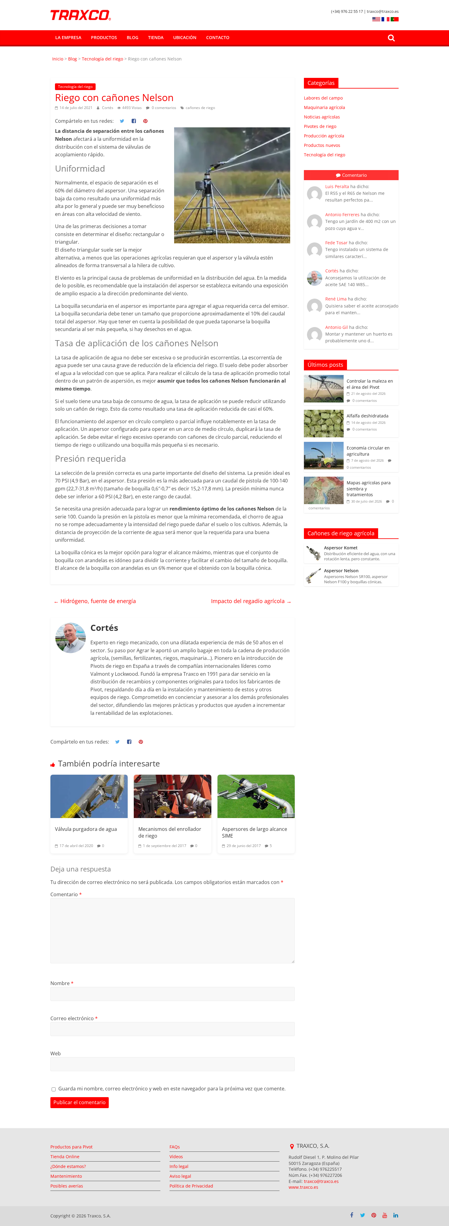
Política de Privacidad (191, 1186)
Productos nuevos (322, 145)
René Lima (336, 299)
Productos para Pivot (71, 1147)
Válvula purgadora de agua (86, 829)
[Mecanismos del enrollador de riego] (172, 796)
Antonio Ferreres (342, 214)
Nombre (62, 983)
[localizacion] (292, 1147)
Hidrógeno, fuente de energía (94, 601)
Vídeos (176, 1156)
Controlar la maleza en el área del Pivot (370, 384)
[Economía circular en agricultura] (324, 445)
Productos (104, 37)
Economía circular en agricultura (368, 451)
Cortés (108, 107)
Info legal (179, 1166)
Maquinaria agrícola (324, 107)
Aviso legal (180, 1176)
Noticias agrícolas (322, 117)
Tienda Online (64, 1156)
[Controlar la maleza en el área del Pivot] (324, 378)
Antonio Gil (336, 327)
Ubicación (184, 37)
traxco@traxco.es (321, 1181)
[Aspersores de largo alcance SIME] (256, 796)
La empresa (68, 37)
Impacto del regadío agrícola (251, 601)
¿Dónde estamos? (68, 1166)
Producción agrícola (324, 136)
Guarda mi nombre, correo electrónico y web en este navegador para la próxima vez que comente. (172, 1088)
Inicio (58, 59)
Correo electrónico (74, 1018)
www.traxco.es (303, 1187)
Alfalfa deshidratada (368, 416)
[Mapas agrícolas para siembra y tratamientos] (324, 480)
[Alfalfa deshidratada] (324, 413)
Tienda (155, 37)
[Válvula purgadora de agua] (89, 796)
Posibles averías (66, 1186)
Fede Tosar (336, 243)
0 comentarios (163, 107)
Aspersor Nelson (341, 570)
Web (55, 1053)
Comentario (66, 894)
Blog (132, 37)
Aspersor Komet (341, 548)
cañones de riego (200, 107)
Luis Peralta (337, 186)
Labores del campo (323, 98)
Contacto (217, 37)
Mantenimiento (66, 1176)
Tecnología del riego (102, 59)
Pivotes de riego (320, 126)
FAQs (175, 1147)
